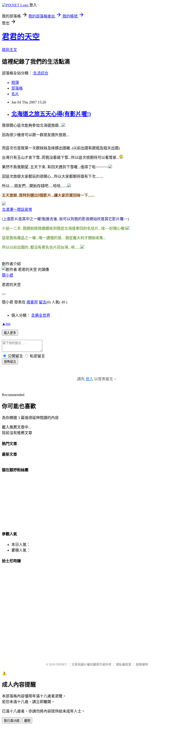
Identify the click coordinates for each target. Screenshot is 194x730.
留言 (42, 302)
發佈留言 (10, 361)
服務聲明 (142, 664)
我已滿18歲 (11, 720)
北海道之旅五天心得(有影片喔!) (51, 114)
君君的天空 (21, 36)
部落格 (17, 88)
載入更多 (10, 333)
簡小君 (7, 275)
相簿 (15, 83)
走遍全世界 (40, 315)
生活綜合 (40, 73)
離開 (27, 720)
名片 (15, 94)
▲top (6, 324)
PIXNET (61, 664)
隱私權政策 (123, 664)
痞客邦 (32, 302)
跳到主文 (9, 50)
